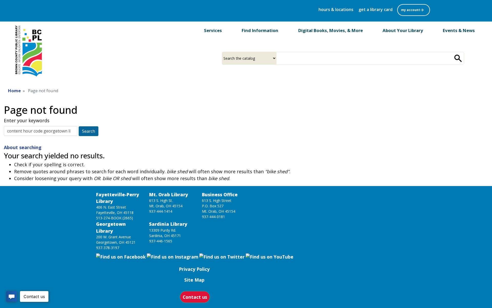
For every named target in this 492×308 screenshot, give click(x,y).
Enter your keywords (26, 120)
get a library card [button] (375, 9)
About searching (23, 147)
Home (14, 91)
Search (88, 131)
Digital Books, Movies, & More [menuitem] (330, 30)
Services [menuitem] (213, 30)
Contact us (195, 297)
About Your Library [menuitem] (403, 30)
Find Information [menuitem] (260, 30)
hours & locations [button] (336, 9)
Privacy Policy (194, 269)
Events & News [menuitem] (459, 30)
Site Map (194, 280)
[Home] (29, 51)
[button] (414, 9)
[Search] (458, 58)
